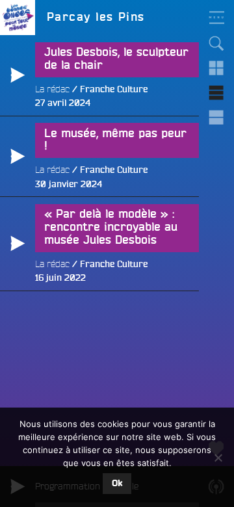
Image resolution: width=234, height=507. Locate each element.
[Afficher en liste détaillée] (216, 117)
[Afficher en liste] (216, 93)
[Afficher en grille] (216, 68)
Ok (117, 483)
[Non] (217, 457)
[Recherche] (216, 43)
